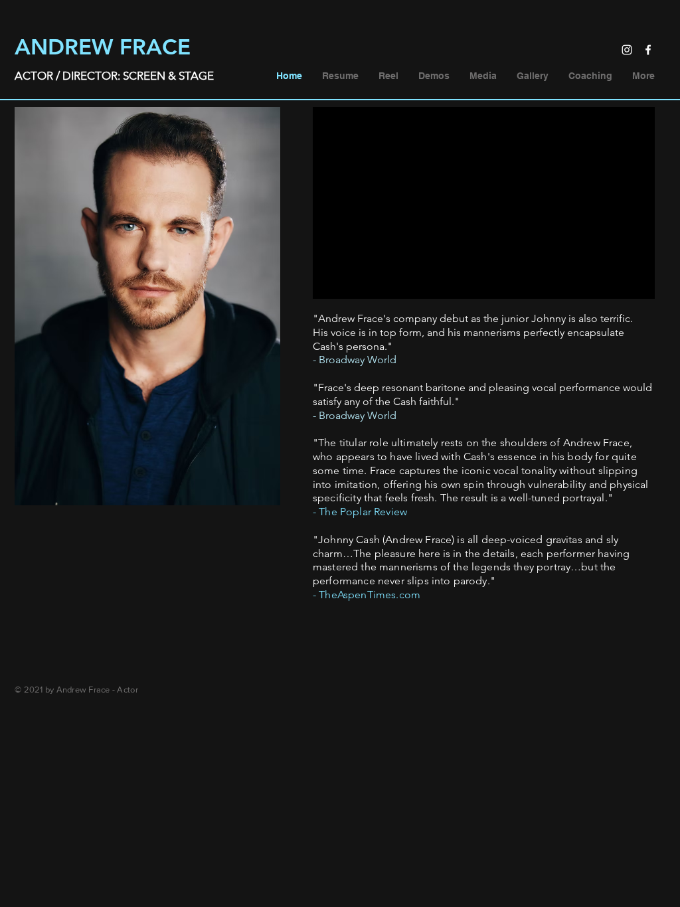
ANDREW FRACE (103, 46)
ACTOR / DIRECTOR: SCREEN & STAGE (114, 75)
